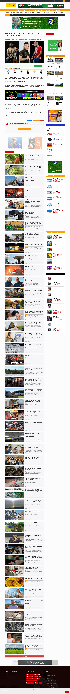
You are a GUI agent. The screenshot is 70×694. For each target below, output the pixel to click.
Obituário (50, 12)
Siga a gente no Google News (35, 39)
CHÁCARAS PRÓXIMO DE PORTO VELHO (59, 91)
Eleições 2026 (47, 10)
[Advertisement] (55, 223)
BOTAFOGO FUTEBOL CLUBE (57, 139)
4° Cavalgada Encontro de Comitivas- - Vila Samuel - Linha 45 (58, 300)
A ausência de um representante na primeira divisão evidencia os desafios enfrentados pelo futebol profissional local (33, 651)
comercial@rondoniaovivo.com (51, 683)
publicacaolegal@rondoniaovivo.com (52, 685)
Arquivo (52, 10)
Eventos (38, 12)
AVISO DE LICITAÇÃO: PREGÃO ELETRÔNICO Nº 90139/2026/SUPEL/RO (58, 211)
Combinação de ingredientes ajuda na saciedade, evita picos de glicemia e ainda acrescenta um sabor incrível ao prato (33, 173)
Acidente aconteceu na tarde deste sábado (32, 405)
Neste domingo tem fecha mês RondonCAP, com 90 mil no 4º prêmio (58, 255)
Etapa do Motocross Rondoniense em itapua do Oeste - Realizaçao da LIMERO (57, 318)
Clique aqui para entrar (25, 128)
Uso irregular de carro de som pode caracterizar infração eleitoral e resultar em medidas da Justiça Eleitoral (33, 217)
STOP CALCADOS (55, 134)
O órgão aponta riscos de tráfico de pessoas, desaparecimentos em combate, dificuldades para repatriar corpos (33, 228)
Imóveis (57, 88)
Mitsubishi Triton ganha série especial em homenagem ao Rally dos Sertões (57, 262)
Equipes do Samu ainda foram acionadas (31, 482)
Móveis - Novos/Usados (49, 89)
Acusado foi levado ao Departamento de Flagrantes (33, 571)
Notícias (7, 12)
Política (15, 10)
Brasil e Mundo (28, 226)
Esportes (24, 10)
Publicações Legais (23, 12)
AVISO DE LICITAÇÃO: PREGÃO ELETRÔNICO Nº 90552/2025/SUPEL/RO (58, 198)
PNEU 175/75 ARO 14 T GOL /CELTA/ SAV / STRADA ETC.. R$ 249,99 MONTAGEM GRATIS (59, 104)
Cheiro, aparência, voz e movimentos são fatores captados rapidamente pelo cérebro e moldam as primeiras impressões (33, 306)
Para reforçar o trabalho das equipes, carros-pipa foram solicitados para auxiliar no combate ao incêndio (33, 194)
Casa (48, 102)
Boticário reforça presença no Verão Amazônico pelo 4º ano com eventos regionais (58, 237)
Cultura (29, 10)
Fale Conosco (49, 673)
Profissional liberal (50, 63)
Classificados (12, 12)
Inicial (7, 10)
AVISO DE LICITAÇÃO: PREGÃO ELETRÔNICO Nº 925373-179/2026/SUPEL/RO (58, 187)
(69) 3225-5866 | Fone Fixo (51, 675)
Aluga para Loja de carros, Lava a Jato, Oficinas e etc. (59, 79)
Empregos (17, 12)
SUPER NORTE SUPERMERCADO (58, 144)
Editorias (57, 10)
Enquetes (46, 12)
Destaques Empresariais (32, 12)
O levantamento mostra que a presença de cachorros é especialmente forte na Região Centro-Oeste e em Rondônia (33, 206)
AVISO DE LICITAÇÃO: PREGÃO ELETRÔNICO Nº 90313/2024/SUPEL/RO (58, 205)
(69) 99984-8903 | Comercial (51, 678)
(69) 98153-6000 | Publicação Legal (52, 680)
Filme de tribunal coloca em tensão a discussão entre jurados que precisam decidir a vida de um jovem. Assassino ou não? (33, 629)
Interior (19, 10)
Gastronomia (28, 170)
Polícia (11, 10)
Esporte (27, 649)
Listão (42, 10)
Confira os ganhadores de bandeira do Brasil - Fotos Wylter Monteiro (57, 312)
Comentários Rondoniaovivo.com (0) (17, 123)
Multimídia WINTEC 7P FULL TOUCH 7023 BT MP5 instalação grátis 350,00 (59, 67)
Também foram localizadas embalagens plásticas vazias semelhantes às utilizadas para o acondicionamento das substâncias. (33, 351)
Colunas (27, 525)
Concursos (34, 10)
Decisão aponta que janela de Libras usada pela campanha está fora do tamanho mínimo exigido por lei (33, 284)
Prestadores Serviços (58, 76)
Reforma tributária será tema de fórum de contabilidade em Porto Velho (57, 268)
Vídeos (42, 12)
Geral (38, 10)
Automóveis (58, 63)
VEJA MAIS (25, 656)
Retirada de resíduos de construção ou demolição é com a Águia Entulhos (57, 243)
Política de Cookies (4, 690)
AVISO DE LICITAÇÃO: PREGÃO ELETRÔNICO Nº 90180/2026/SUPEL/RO (58, 180)
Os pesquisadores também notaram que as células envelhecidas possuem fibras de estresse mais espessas (33, 384)
